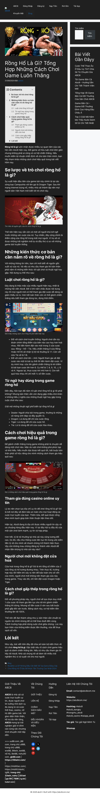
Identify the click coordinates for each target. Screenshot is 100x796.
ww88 (8, 750)
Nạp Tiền (53, 6)
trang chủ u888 (17, 744)
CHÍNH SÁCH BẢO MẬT (36, 710)
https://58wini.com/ (15, 760)
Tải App (77, 6)
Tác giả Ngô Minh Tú (85, 722)
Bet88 (14, 753)
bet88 (22, 750)
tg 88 (22, 779)
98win (15, 750)
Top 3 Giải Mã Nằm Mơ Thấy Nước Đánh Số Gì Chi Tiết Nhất (85, 120)
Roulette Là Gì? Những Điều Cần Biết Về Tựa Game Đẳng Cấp (32, 666)
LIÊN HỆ (35, 701)
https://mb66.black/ (14, 769)
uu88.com (14, 741)
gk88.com (15, 757)
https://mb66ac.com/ (15, 766)
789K (16, 778)
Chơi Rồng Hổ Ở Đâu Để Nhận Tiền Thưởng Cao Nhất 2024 (32, 668)
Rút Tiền (53, 713)
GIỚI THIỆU (36, 694)
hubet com (9, 782)
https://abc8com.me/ (76, 700)
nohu (14, 775)
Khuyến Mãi (18, 13)
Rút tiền (65, 6)
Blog (30, 13)
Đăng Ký (53, 694)
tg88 (7, 772)
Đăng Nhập (28, 6)
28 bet (22, 775)
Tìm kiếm (79, 28)
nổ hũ (7, 753)
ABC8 (15, 6)
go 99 (9, 778)
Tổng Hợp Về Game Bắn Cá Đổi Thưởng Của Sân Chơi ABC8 (84, 96)
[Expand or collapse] (32, 90)
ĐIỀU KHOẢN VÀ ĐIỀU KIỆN (37, 722)
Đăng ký (40, 6)
